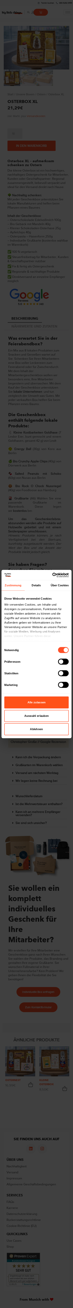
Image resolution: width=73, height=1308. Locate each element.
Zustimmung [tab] (13, 585)
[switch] (63, 662)
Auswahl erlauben (36, 715)
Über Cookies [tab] (60, 585)
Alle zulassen (37, 702)
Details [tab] (36, 585)
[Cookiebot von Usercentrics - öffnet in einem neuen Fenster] (52, 575)
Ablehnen (36, 729)
